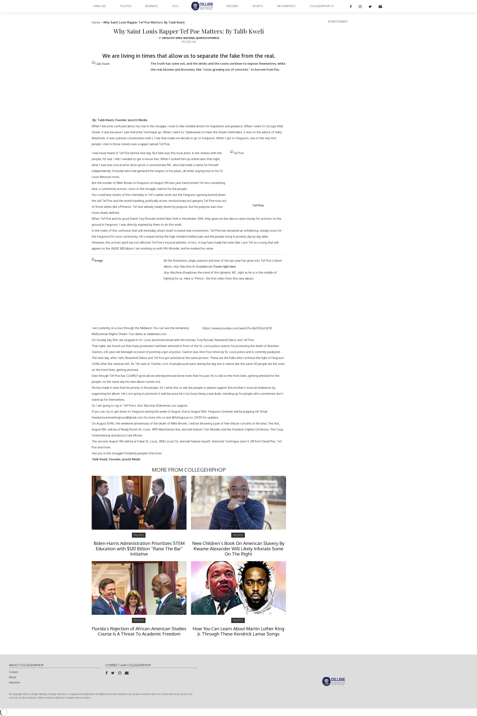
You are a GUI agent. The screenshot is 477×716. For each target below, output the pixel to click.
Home (96, 22)
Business (152, 6)
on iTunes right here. (222, 266)
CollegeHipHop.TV (322, 6)
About (12, 677)
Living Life (99, 6)
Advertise (14, 682)
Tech (175, 6)
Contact (13, 672)
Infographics (286, 6)
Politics (125, 6)
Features (232, 6)
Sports (257, 6)
